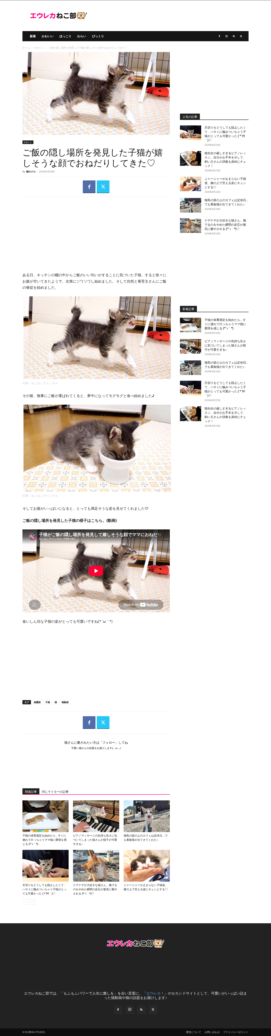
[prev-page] (25, 902)
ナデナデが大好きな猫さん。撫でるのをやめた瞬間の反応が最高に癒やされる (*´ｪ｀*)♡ (95, 889)
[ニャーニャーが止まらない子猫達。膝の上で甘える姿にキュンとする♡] (147, 866)
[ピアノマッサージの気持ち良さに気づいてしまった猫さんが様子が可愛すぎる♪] (96, 816)
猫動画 (65, 702)
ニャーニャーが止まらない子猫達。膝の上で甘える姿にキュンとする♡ (225, 183)
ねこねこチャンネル (44, 383)
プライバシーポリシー (236, 1032)
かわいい (48, 36)
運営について (193, 1032)
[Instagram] (226, 36)
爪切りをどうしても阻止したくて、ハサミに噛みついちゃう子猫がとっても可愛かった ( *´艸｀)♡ (44, 889)
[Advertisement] (96, 231)
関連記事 (31, 791)
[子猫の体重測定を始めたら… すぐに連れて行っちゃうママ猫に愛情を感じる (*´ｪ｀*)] (45, 816)
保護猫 (37, 702)
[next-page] (32, 902)
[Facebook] (219, 36)
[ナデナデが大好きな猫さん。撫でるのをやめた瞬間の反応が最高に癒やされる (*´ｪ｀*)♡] (96, 866)
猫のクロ (31, 171)
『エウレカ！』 (155, 993)
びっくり (98, 36)
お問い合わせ (212, 1032)
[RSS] (234, 36)
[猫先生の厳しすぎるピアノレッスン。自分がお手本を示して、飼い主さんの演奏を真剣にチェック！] (190, 158)
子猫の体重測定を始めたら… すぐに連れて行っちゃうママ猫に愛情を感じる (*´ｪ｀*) (44, 840)
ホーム (26, 47)
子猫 (47, 702)
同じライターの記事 (55, 791)
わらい (81, 36)
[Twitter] (241, 36)
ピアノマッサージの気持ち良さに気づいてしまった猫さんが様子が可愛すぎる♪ (95, 840)
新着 (33, 36)
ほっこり (65, 36)
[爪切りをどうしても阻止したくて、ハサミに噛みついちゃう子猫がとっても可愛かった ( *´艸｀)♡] (45, 866)
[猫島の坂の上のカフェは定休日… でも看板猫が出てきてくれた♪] (147, 816)
